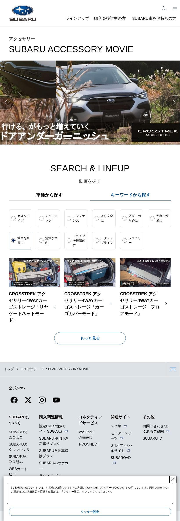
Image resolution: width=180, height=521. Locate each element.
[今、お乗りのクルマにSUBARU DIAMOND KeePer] (123, 138)
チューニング (51, 218)
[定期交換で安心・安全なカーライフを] (134, 138)
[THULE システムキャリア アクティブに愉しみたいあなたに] (90, 138)
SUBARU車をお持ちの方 (154, 18)
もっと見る (90, 338)
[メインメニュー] (175, 8)
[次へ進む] (173, 102)
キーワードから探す (130, 194)
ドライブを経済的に (79, 240)
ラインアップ (77, 18)
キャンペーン (49, 475)
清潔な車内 (51, 240)
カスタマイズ (23, 218)
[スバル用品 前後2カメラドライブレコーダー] (57, 138)
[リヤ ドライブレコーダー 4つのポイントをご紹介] (68, 138)
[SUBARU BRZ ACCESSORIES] (112, 138)
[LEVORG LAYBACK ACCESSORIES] (79, 138)
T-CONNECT (88, 444)
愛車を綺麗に (23, 240)
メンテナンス (79, 218)
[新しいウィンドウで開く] (14, 403)
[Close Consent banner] (172, 479)
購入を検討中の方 (110, 18)
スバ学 (116, 426)
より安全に (107, 218)
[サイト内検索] (164, 8)
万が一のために (135, 218)
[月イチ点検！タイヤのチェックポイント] (45, 138)
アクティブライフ (107, 240)
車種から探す (49, 194)
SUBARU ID (152, 438)
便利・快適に (162, 218)
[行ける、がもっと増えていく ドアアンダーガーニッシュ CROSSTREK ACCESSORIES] (101, 138)
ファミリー (135, 240)
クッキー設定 (90, 512)
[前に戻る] (7, 102)
